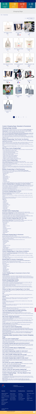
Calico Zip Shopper (19, 32)
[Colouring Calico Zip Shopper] (8, 74)
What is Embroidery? (5, 402)
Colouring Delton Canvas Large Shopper (29, 64)
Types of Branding (13, 398)
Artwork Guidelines (13, 399)
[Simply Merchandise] (17, 1)
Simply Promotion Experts (29, 398)
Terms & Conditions (30, 400)
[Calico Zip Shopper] (19, 26)
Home (1, 14)
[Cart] (33, 1)
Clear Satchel (29, 80)
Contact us (28, 395)
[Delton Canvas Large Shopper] (19, 43)
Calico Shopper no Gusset (8, 32)
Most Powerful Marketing (4, 404)
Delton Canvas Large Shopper (18, 48)
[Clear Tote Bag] (19, 74)
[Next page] (26, 117)
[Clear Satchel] (29, 74)
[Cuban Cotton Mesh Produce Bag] (29, 26)
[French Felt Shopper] (8, 105)
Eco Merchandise (12, 394)
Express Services (12, 393)
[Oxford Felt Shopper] (29, 89)
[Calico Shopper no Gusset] (8, 26)
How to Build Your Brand (5, 395)
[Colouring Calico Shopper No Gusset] (19, 58)
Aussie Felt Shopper (19, 95)
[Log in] (32, 1)
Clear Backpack (8, 95)
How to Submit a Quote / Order (30, 394)
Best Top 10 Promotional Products (5, 397)
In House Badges (12, 397)
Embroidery (20, 393)
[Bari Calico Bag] (8, 43)
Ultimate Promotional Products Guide (5, 394)
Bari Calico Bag (8, 48)
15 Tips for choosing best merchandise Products (5, 400)
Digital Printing (20, 394)
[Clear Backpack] (8, 89)
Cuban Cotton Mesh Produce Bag (29, 33)
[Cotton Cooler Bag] (29, 43)
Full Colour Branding (21, 398)
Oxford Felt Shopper (29, 95)
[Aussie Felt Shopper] (19, 89)
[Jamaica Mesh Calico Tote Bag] (8, 58)
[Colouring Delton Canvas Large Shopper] (29, 58)
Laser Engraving (20, 399)
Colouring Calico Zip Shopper (7, 80)
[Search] (30, 1)
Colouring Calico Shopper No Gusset (18, 64)
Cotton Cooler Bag (29, 48)
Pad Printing (20, 397)
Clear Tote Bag (18, 80)
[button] (2, 1)
